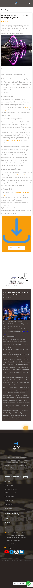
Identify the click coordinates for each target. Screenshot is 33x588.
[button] (16, 248)
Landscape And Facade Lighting (16, 477)
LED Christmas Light (10, 493)
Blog (6, 10)
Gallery (7, 522)
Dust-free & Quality (11, 514)
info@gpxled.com (11, 548)
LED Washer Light (9, 500)
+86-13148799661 (11, 544)
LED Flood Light (8, 504)
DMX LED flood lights (14, 140)
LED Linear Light (9, 496)
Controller (7, 481)
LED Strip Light (8, 508)
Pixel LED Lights (8, 485)
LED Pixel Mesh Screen (10, 489)
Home (2, 10)
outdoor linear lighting (19, 175)
